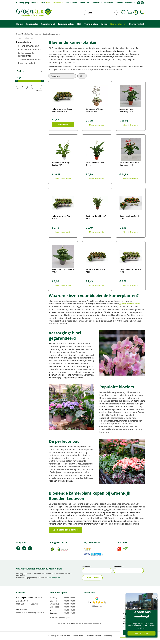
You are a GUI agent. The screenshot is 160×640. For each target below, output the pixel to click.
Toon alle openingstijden (60, 617)
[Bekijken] (129, 12)
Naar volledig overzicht (26, 38)
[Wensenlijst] (123, 12)
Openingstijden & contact (65, 529)
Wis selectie (38, 90)
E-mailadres (119, 567)
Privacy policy (107, 636)
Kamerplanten (23, 42)
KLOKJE (135, 12)
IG (30, 548)
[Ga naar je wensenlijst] (123, 12)
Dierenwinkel (88, 623)
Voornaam (86, 567)
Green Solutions (77, 636)
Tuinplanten (80, 623)
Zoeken (20, 71)
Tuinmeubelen (71, 623)
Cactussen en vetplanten (29, 59)
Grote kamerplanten (27, 63)
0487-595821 (21, 609)
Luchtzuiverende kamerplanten (26, 54)
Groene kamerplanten (28, 45)
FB (18, 548)
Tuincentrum (62, 623)
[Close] (154, 597)
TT (24, 548)
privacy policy (54, 578)
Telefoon (142, 12)
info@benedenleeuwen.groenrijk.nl (30, 612)
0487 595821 (58, 2)
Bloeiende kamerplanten (29, 49)
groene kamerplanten (129, 303)
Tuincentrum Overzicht (93, 636)
